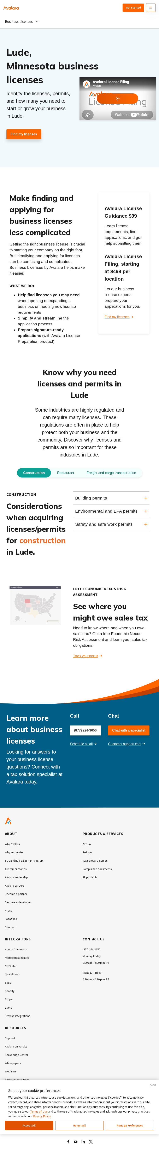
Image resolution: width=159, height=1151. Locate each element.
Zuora (8, 1007)
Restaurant (65, 473)
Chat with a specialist (128, 730)
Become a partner (16, 894)
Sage (8, 982)
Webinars (11, 1071)
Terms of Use (39, 1111)
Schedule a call (81, 744)
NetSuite (10, 966)
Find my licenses (24, 134)
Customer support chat (124, 744)
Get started (133, 7)
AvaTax (87, 844)
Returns (87, 852)
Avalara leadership (16, 877)
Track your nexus (85, 656)
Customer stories (16, 869)
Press (8, 910)
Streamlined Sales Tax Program (24, 860)
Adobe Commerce (16, 949)
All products (90, 877)
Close (153, 1084)
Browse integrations (17, 1016)
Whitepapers (13, 1063)
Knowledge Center (16, 1055)
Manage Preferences (130, 1125)
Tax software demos (95, 860)
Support (10, 1038)
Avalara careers (14, 885)
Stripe (9, 999)
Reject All (79, 1125)
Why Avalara (12, 844)
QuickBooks (12, 974)
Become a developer (18, 902)
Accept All (29, 1125)
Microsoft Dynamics (17, 958)
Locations (11, 919)
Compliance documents (97, 869)
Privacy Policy (42, 1116)
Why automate (14, 852)
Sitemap (10, 927)
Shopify (9, 991)
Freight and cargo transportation (111, 473)
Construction (34, 473)
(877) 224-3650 (85, 730)
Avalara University (16, 1046)
